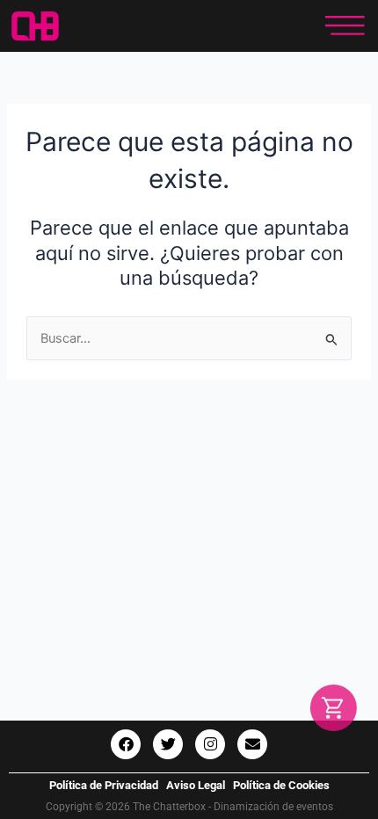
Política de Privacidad (103, 785)
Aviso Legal (195, 785)
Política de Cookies (281, 785)
